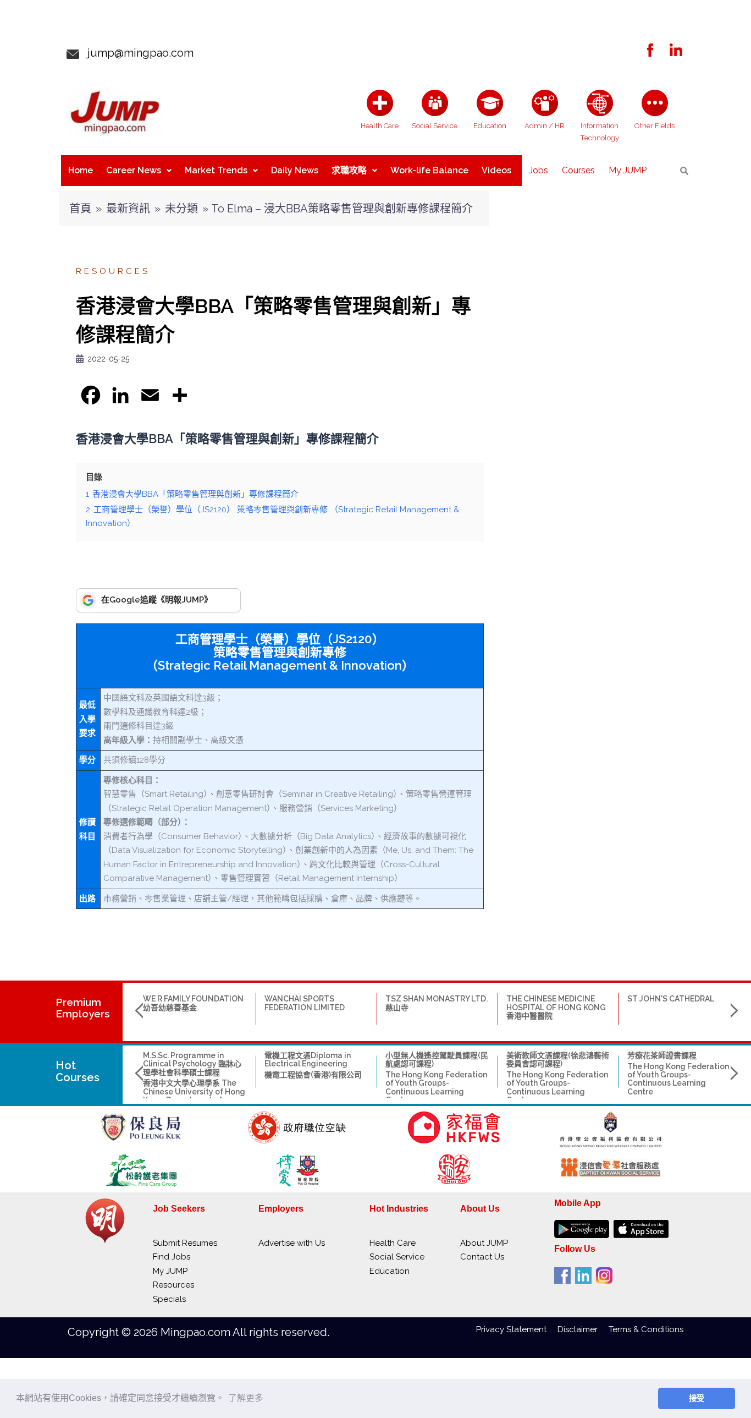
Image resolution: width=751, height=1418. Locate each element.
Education (389, 1271)
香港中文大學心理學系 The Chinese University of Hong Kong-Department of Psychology (194, 1095)
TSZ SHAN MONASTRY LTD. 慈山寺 (436, 1002)
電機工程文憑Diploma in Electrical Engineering (307, 1059)
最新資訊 (128, 208)
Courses (578, 170)
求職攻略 (349, 170)
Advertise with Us (291, 1243)
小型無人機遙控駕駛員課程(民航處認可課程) (436, 1059)
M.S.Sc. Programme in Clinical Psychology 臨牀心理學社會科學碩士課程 (192, 1064)
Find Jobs (171, 1257)
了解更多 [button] (245, 1398)
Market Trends (216, 170)
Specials (169, 1299)
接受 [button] (696, 1398)
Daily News (294, 170)
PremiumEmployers (83, 1008)
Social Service (396, 1257)
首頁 (80, 208)
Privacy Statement (516, 1329)
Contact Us (482, 1257)
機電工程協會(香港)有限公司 (313, 1074)
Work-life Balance (429, 170)
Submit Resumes (185, 1243)
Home (80, 170)
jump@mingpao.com (136, 52)
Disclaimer (583, 1329)
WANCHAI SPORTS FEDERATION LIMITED (304, 1002)
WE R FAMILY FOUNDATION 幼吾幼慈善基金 (193, 1002)
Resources (113, 271)
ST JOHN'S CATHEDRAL (670, 998)
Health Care (392, 1243)
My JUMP (628, 170)
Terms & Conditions (646, 1329)
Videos (496, 170)
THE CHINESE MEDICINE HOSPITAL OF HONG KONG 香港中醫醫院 (556, 1007)
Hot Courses (78, 1071)
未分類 (181, 208)
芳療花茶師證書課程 (662, 1055)
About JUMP (484, 1243)
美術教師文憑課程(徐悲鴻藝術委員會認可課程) (557, 1059)
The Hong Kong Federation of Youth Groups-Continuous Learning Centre (436, 1087)
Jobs (538, 170)
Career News (133, 170)
